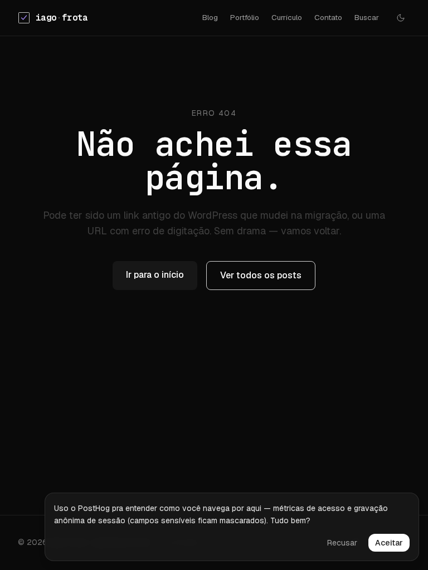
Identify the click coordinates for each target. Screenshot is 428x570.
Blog (210, 17)
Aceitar (389, 543)
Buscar (366, 17)
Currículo (286, 17)
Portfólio (244, 17)
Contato (328, 17)
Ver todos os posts (260, 275)
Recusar (342, 543)
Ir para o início (155, 275)
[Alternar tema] (400, 17)
